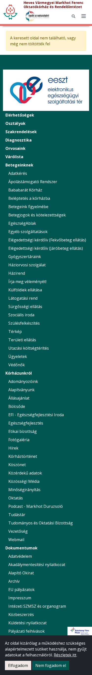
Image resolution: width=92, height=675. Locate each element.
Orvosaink (15, 148)
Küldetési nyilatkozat (27, 623)
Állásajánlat (18, 398)
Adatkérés (17, 173)
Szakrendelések (21, 131)
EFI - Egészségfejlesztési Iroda (36, 414)
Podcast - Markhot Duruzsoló (35, 506)
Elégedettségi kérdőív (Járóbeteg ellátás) (45, 248)
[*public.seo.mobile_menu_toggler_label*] (83, 16)
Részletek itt (65, 655)
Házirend (16, 273)
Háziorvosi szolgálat (27, 265)
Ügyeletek (17, 356)
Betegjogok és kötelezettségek (37, 215)
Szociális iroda (21, 315)
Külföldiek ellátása (25, 290)
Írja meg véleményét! (27, 281)
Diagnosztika (18, 140)
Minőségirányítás (24, 489)
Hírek (13, 448)
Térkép (15, 331)
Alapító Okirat (21, 573)
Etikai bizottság (22, 431)
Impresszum (19, 598)
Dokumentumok (21, 548)
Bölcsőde (16, 406)
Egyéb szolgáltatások (28, 231)
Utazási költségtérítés (28, 348)
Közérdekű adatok (25, 473)
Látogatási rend (23, 298)
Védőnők (16, 364)
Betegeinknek (19, 165)
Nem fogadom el (50, 665)
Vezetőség (18, 531)
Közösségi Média (23, 481)
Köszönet (17, 464)
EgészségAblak (22, 223)
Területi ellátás (22, 340)
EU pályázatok (21, 589)
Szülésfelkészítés (24, 323)
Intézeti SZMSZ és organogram (37, 606)
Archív (14, 581)
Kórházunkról (18, 373)
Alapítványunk (21, 389)
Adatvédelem (20, 556)
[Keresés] (73, 16)
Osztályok (15, 123)
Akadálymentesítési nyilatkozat (36, 564)
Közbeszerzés (21, 614)
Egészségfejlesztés (25, 423)
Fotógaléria (18, 439)
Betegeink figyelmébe (28, 206)
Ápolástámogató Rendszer (32, 181)
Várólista (14, 156)
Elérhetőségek (19, 115)
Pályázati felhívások (26, 631)
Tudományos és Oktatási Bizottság (40, 523)
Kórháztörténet (22, 456)
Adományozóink (23, 381)
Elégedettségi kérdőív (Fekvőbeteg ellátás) (47, 240)
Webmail (16, 539)
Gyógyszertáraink (24, 256)
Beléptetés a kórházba (29, 198)
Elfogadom (18, 665)
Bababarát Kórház (25, 190)
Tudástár (16, 514)
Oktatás (15, 498)
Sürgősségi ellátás (25, 306)
